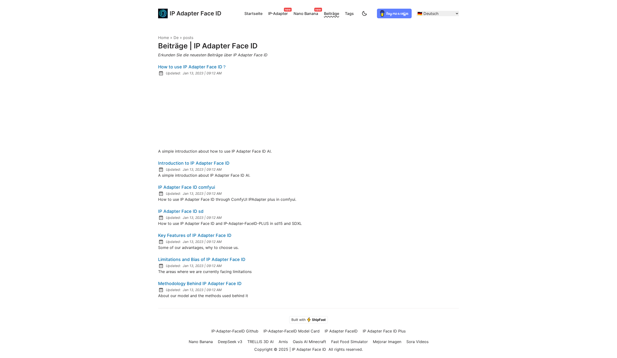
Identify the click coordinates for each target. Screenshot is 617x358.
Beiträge (331, 13)
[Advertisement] (308, 112)
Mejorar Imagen (387, 341)
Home (163, 37)
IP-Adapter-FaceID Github (234, 331)
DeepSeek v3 (230, 341)
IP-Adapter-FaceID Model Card (291, 331)
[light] (364, 13)
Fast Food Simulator (349, 341)
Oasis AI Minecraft (309, 341)
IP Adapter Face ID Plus (384, 331)
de (176, 37)
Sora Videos (417, 341)
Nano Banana (307, 13)
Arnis (283, 341)
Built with (308, 320)
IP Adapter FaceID (341, 331)
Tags (349, 13)
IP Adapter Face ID (191, 13)
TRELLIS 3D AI (260, 341)
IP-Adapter (279, 13)
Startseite (253, 13)
